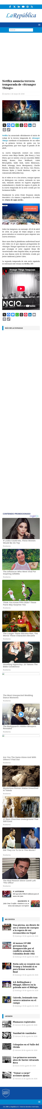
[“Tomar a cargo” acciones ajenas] (6, 1075)
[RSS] (32, 6)
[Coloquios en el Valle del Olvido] (6, 1046)
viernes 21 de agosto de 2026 (26, 1079)
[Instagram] (28, 6)
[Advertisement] (21, 55)
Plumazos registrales (24, 1022)
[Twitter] (14, 6)
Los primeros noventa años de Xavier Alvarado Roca (26, 1060)
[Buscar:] (21, 30)
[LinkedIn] (19, 6)
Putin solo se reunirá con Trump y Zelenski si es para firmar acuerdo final (26, 968)
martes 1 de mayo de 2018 (14, 94)
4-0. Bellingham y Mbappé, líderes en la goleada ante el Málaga (25, 985)
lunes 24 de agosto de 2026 (25, 1066)
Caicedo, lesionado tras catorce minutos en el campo (25, 1000)
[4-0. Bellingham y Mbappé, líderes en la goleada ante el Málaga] (6, 984)
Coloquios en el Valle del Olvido (26, 1045)
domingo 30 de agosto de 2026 (26, 936)
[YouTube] (23, 6)
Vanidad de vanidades (24, 1033)
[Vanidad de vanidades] (6, 1035)
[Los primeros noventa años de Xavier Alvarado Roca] (6, 1059)
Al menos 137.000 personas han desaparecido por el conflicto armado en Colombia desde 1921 (24, 948)
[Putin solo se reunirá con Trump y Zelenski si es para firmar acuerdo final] (6, 966)
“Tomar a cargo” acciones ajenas (21, 1074)
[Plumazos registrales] (6, 1024)
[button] (38, 24)
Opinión (8, 1016)
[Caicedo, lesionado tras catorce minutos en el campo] (6, 999)
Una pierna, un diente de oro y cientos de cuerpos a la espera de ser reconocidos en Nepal (26, 929)
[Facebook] (10, 6)
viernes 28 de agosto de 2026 (26, 1025)
